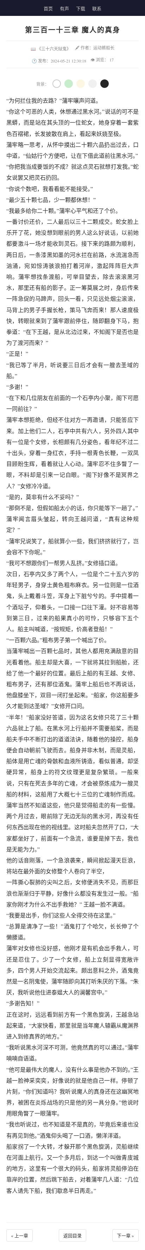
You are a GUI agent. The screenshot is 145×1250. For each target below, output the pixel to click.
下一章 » (125, 1235)
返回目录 (72, 1235)
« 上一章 (19, 1235)
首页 (48, 8)
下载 (80, 8)
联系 (96, 8)
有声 (64, 8)
